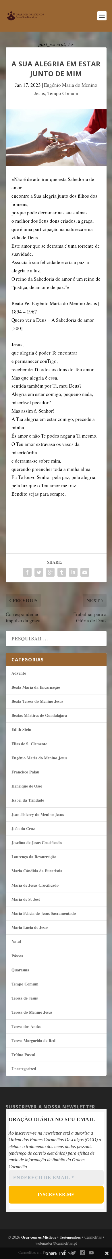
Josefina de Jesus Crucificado (36, 843)
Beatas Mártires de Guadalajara (39, 715)
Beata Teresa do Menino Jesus (37, 701)
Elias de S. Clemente (29, 744)
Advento (18, 673)
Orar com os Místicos (38, 1237)
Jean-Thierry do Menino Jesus (37, 814)
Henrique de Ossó (26, 786)
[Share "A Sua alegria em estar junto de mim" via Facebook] (27, 572)
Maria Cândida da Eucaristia (36, 871)
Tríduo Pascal (23, 1055)
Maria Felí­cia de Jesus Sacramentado (43, 913)
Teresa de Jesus (24, 998)
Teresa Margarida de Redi (34, 1040)
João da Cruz (23, 828)
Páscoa (17, 956)
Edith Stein (21, 729)
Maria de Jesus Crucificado (35, 885)
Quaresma (20, 970)
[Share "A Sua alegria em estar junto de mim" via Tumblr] (61, 572)
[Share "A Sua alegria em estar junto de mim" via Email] (84, 572)
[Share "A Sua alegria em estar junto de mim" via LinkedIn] (73, 572)
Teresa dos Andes (26, 1026)
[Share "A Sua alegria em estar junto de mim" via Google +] (50, 572)
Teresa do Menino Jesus (31, 1012)
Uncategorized (23, 1069)
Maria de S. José (25, 899)
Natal (16, 941)
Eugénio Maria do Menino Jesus (39, 758)
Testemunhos (70, 1237)
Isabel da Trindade (27, 800)
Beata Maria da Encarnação (35, 687)
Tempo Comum (62, 93)
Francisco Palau (25, 772)
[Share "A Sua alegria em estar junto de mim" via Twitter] (39, 572)
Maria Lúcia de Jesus (29, 927)
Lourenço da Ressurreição (33, 857)
